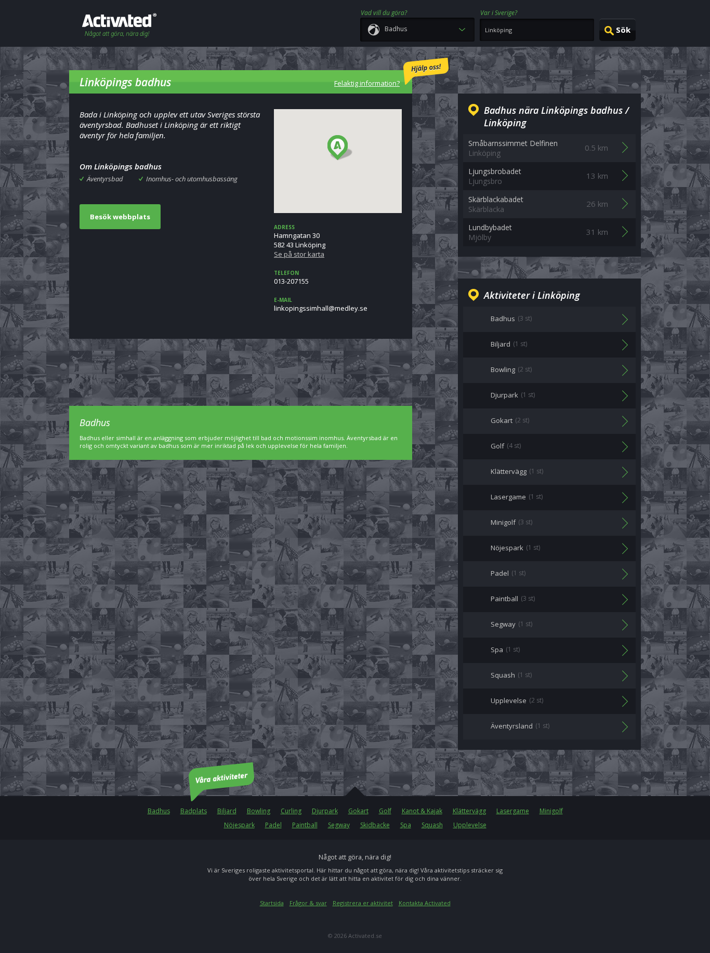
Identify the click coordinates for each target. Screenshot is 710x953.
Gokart (358, 810)
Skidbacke (375, 824)
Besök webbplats (120, 216)
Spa (405, 824)
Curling (291, 810)
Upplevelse (470, 824)
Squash (432, 824)
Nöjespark (239, 824)
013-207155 (291, 277)
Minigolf (551, 810)
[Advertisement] (240, 364)
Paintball (305, 824)
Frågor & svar (308, 903)
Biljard (226, 810)
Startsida (272, 903)
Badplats (193, 810)
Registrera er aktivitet (363, 903)
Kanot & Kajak (422, 810)
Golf (385, 810)
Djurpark (325, 810)
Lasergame (512, 810)
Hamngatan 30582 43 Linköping (299, 241)
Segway (339, 824)
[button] (340, 148)
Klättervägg (469, 810)
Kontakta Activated (425, 903)
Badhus (159, 810)
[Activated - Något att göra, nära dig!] (119, 26)
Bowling (258, 810)
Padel (273, 824)
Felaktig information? (367, 83)
